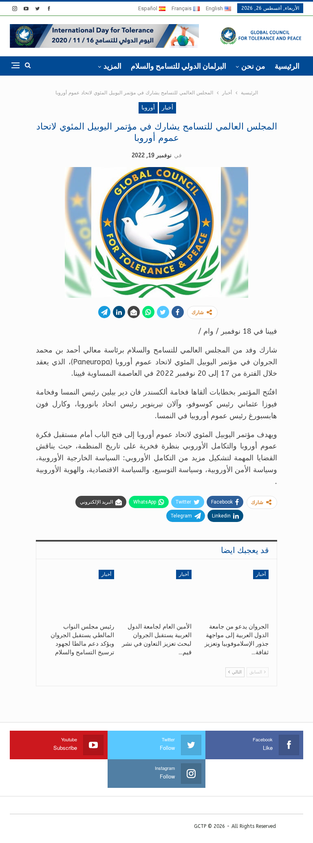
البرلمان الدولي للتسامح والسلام (178, 66)
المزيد (112, 66)
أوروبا (148, 107)
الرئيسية (287, 66)
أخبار (167, 107)
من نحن (253, 66)
